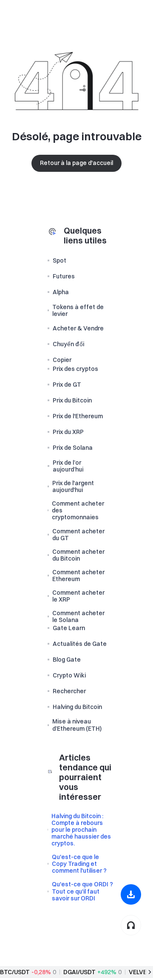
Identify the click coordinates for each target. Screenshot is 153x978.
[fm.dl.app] (131, 894)
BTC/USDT (15, 972)
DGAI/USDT (79, 972)
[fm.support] (131, 925)
